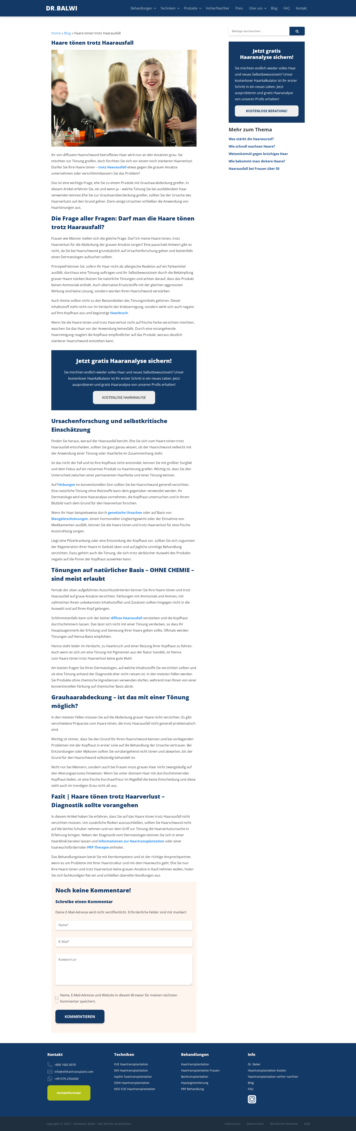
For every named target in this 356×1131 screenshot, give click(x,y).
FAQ (286, 8)
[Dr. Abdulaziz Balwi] (61, 8)
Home (56, 33)
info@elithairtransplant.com (73, 1072)
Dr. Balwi (254, 1064)
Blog (274, 8)
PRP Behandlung (192, 1089)
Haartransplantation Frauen (200, 1070)
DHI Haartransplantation (131, 1070)
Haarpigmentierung (194, 1083)
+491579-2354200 (66, 1079)
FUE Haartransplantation (131, 1064)
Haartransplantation (195, 1064)
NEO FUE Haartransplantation (134, 1089)
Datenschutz (255, 1124)
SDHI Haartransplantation (132, 1083)
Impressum (232, 1124)
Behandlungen (141, 8)
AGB (307, 1124)
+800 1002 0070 (65, 1065)
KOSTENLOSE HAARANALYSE (124, 397)
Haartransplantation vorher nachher (273, 1077)
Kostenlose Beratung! (266, 111)
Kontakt (301, 8)
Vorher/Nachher (217, 8)
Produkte (190, 8)
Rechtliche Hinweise (284, 1124)
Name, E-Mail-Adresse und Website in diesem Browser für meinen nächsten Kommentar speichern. (118, 998)
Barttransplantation (194, 1077)
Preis (239, 8)
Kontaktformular (69, 1093)
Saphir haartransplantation (133, 1077)
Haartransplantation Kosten (267, 1070)
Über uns (255, 8)
